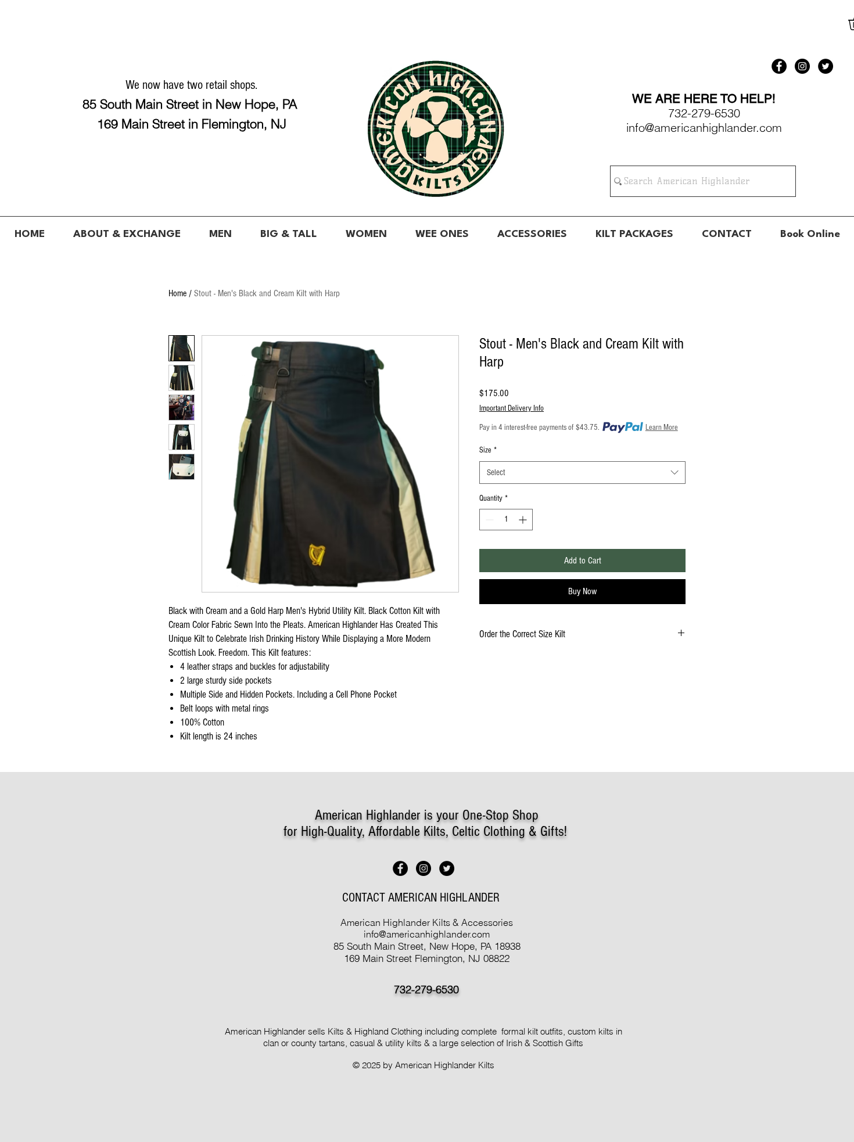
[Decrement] (488, 519)
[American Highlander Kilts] (779, 66)
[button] (220, 229)
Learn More (661, 427)
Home (177, 293)
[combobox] (582, 472)
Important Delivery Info (511, 408)
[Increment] (523, 519)
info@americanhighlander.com (427, 934)
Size (488, 450)
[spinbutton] (506, 519)
